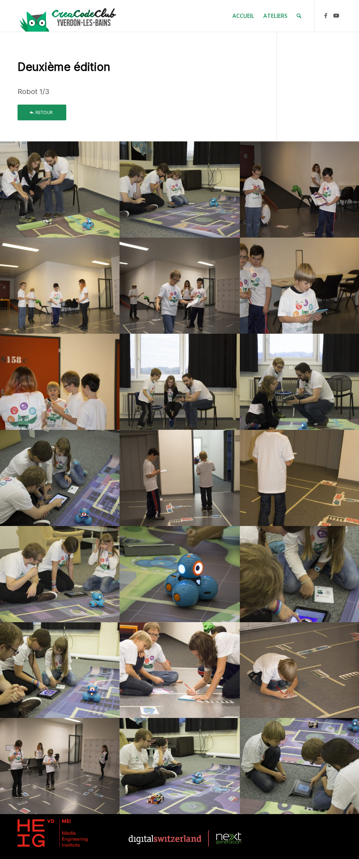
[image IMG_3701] (180, 382)
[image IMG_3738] (60, 766)
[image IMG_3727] (60, 670)
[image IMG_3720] (60, 574)
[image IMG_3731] (180, 670)
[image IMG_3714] (180, 478)
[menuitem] (243, 16)
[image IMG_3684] (180, 189)
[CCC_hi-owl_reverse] (69, 16)
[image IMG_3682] (60, 189)
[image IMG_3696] (180, 286)
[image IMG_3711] (60, 478)
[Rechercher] (299, 16)
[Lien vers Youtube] (336, 15)
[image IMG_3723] (180, 574)
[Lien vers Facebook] (325, 15)
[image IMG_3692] (60, 286)
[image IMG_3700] (60, 382)
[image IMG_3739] (180, 766)
